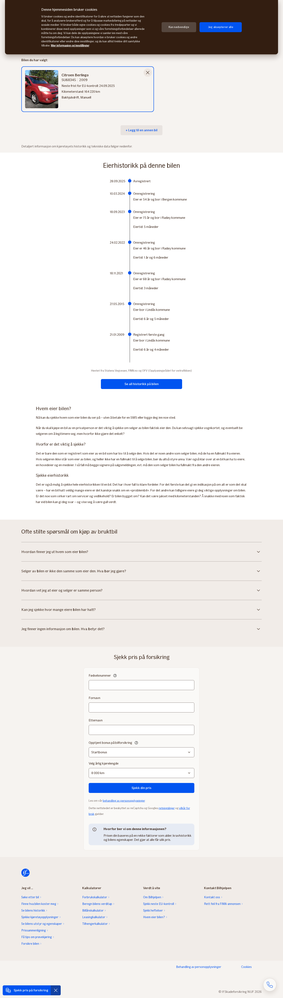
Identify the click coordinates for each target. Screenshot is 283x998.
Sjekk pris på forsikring (31, 990)
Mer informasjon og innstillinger (70, 45)
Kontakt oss (212, 897)
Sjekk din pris (141, 788)
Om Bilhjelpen (152, 897)
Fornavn (94, 698)
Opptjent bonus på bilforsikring (110, 743)
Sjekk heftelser (153, 910)
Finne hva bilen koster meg (38, 904)
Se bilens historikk (33, 910)
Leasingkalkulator (93, 917)
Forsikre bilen (30, 944)
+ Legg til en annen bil (141, 130)
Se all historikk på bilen (142, 384)
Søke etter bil (30, 897)
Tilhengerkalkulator (95, 924)
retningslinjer (167, 808)
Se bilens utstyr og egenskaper (41, 924)
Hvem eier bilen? (154, 917)
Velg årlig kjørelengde (104, 763)
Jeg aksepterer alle (220, 27)
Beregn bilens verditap (97, 904)
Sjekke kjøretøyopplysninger (39, 917)
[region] (141, 27)
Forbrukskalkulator (94, 897)
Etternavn (96, 720)
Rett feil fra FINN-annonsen (222, 904)
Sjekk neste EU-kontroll (158, 904)
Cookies (246, 967)
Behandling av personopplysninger (198, 967)
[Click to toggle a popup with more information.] (114, 675)
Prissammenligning (33, 930)
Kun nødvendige (179, 27)
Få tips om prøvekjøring (36, 937)
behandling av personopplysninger (124, 800)
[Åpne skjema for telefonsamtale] (269, 984)
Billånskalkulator (93, 910)
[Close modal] (148, 72)
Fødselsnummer (100, 675)
